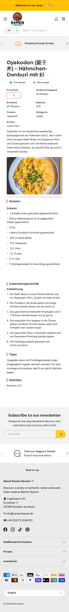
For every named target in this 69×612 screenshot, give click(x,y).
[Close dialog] (66, 287)
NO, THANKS (52, 320)
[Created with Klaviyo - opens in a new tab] (34, 326)
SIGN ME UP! (51, 314)
